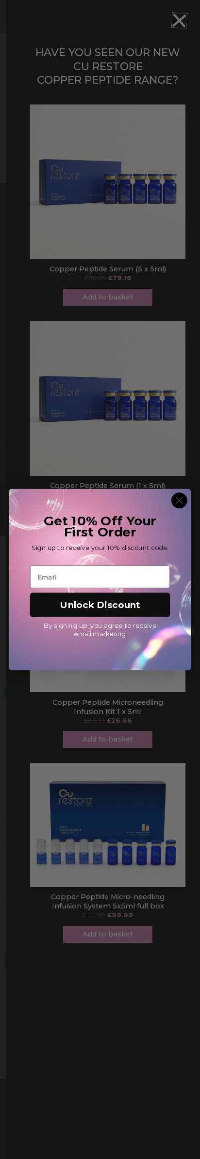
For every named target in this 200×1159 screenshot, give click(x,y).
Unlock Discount (100, 604)
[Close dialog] (179, 500)
